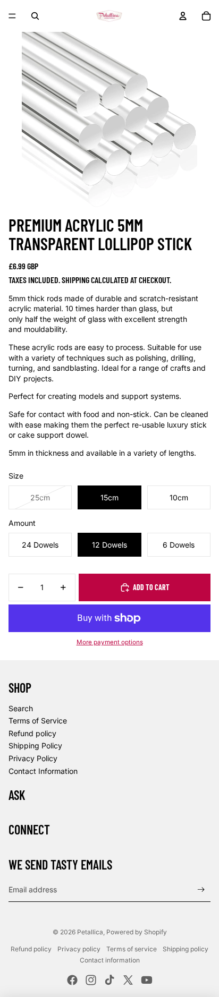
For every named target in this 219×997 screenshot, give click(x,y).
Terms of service (131, 949)
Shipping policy (185, 949)
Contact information (110, 960)
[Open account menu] (183, 16)
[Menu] (12, 16)
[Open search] (35, 16)
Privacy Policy (33, 758)
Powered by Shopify (136, 932)
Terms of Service (38, 720)
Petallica (90, 932)
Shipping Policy (35, 745)
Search (21, 708)
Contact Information (43, 771)
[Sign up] (201, 889)
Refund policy (32, 733)
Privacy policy (78, 949)
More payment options (110, 642)
